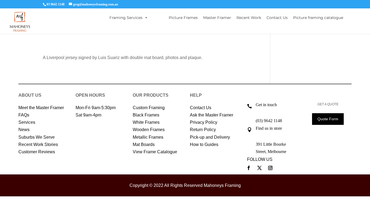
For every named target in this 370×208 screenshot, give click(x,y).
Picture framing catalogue (318, 17)
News (24, 129)
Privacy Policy (203, 122)
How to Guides (204, 144)
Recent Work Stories (38, 144)
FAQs (23, 115)
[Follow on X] (259, 168)
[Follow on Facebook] (248, 168)
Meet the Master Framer (41, 107)
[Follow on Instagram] (270, 168)
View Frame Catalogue (155, 152)
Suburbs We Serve (36, 137)
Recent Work (248, 17)
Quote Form (327, 119)
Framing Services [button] (125, 17)
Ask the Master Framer (211, 115)
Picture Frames (183, 17)
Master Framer (217, 17)
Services (26, 122)
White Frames (146, 122)
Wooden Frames (149, 129)
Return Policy (203, 129)
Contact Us (277, 17)
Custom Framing (149, 107)
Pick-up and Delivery (210, 137)
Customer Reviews (36, 152)
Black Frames (146, 115)
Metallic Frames (148, 137)
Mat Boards (144, 144)
